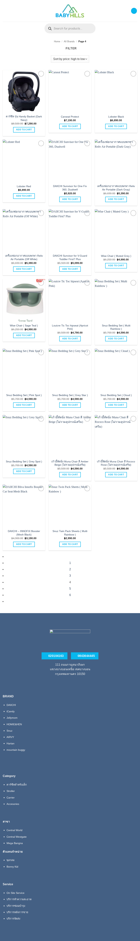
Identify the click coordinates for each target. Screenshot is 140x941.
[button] (5, 10)
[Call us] (70, 682)
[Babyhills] (70, 11)
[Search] (50, 29)
